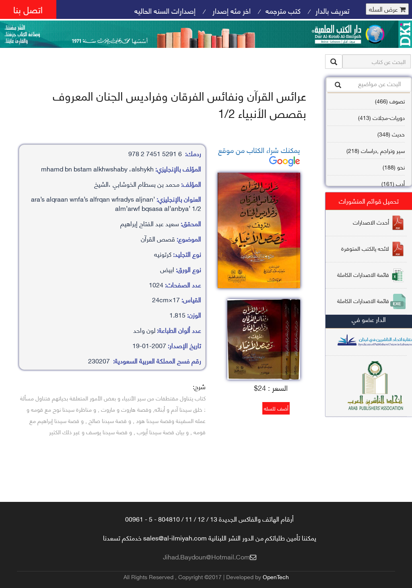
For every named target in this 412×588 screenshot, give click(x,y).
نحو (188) (394, 166)
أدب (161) (393, 183)
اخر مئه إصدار (230, 10)
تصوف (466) (390, 100)
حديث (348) (391, 133)
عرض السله (384, 9)
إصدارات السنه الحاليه (165, 10)
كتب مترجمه (283, 10)
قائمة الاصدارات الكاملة (363, 274)
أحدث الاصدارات (371, 222)
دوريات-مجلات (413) (381, 117)
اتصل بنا (28, 9)
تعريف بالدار (332, 10)
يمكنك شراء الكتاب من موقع (259, 149)
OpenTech (276, 576)
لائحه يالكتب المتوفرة (365, 248)
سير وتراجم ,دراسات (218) (375, 150)
